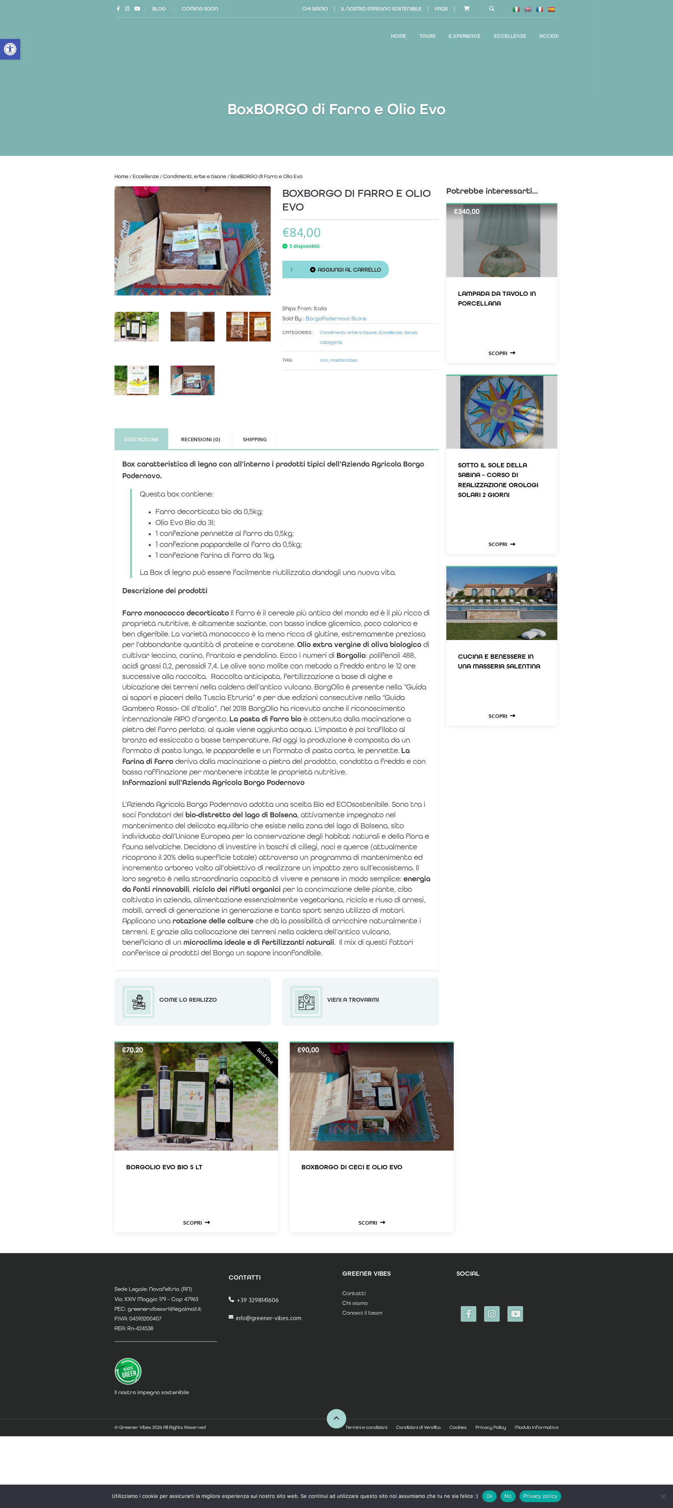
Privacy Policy (491, 1427)
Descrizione (141, 439)
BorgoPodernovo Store (336, 318)
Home (398, 36)
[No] (663, 1496)
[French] (539, 9)
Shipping (255, 439)
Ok (489, 1496)
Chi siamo (315, 9)
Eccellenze (146, 176)
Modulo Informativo (536, 1427)
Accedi (548, 36)
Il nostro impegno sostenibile (381, 9)
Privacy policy (540, 1496)
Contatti (354, 1293)
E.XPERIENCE (465, 36)
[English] (527, 9)
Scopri (497, 353)
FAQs (441, 9)
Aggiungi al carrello (349, 270)
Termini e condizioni (366, 1427)
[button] (10, 49)
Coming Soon (200, 9)
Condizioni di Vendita (418, 1427)
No (508, 1496)
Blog (159, 9)
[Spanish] (551, 9)
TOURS (427, 36)
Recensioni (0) (200, 439)
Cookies (458, 1427)
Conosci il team (362, 1313)
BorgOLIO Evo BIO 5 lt (164, 1167)
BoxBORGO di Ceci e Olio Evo (351, 1167)
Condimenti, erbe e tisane (194, 176)
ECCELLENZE (510, 36)
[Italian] (516, 9)
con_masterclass (339, 360)
